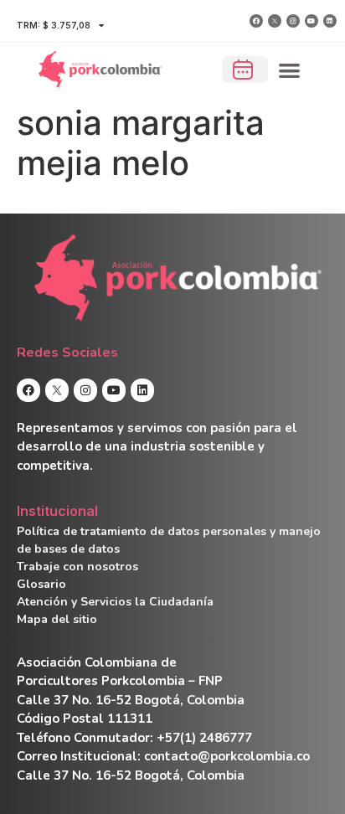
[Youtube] (311, 21)
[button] (290, 70)
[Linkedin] (330, 21)
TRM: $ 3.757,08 (53, 25)
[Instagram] (293, 21)
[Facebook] (256, 21)
